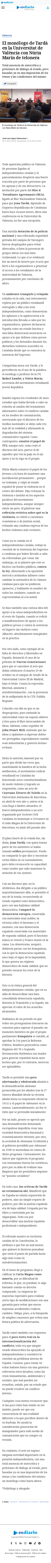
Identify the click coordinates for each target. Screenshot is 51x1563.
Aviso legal (9, 1553)
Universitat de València (28, 1502)
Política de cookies (39, 1553)
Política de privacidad (23, 1553)
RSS (40, 1550)
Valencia (7, 35)
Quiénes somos (15, 1550)
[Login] (48, 8)
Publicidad (26, 1550)
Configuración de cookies (25, 1557)
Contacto (34, 1550)
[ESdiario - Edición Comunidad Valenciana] (25, 7)
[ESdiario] (7, 2)
